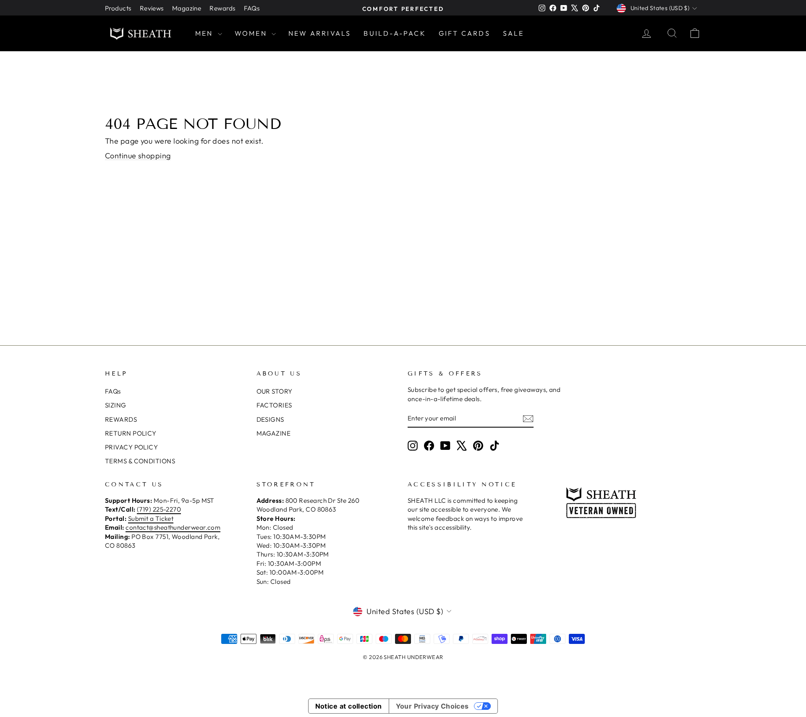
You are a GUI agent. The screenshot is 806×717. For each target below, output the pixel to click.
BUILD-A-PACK (395, 33)
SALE (513, 33)
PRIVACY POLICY (131, 447)
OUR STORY (274, 391)
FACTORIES (274, 405)
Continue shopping (138, 155)
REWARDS (121, 419)
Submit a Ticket (151, 519)
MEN (205, 33)
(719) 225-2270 (159, 509)
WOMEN (252, 33)
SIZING (115, 405)
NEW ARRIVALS (319, 33)
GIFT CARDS (464, 33)
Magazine (187, 8)
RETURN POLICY (131, 433)
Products (118, 8)
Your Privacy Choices (432, 706)
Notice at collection (348, 706)
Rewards (222, 8)
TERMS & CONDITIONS (140, 461)
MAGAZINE (273, 433)
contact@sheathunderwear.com (173, 527)
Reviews (152, 8)
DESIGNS (270, 419)
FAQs (252, 8)
